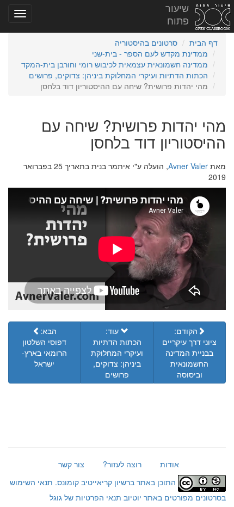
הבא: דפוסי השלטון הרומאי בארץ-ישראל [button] (44, 347)
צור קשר (71, 464)
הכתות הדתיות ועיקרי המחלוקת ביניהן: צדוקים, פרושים (118, 75)
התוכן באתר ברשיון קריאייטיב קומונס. (115, 482)
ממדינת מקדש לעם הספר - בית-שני (150, 53)
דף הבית (203, 42)
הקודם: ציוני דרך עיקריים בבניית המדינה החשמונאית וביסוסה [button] (189, 352)
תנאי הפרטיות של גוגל (85, 497)
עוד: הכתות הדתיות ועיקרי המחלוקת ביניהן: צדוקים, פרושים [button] (117, 352)
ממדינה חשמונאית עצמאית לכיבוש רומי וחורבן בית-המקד (114, 64)
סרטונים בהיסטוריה (146, 42)
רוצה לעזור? (122, 464)
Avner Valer (188, 165)
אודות (169, 464)
